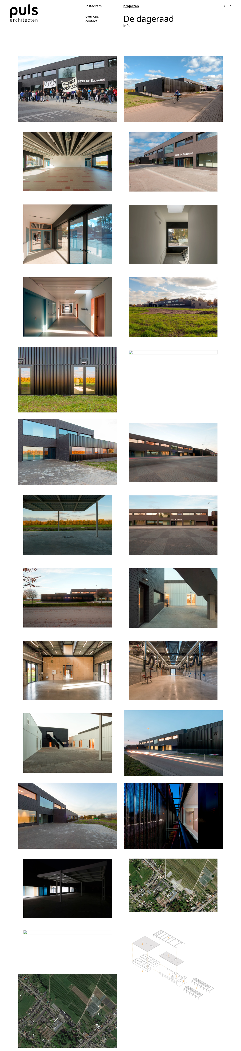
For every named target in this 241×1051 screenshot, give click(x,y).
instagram (93, 6)
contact (91, 21)
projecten (131, 6)
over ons (92, 16)
